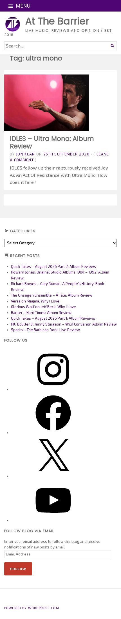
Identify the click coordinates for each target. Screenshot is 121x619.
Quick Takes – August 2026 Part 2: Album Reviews (53, 266)
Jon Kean (25, 154)
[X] (53, 476)
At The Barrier (57, 21)
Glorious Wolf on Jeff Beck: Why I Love (43, 306)
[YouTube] (53, 520)
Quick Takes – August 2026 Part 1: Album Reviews (53, 318)
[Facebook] (53, 432)
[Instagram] (53, 389)
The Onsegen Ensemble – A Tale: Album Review (51, 295)
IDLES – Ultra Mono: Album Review (52, 142)
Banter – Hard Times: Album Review (41, 312)
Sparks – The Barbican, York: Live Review (45, 329)
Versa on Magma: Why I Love (35, 301)
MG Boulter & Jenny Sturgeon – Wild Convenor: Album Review (64, 324)
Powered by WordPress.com (31, 608)
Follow (18, 569)
